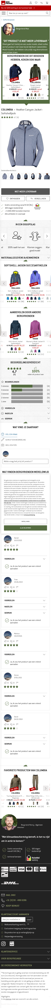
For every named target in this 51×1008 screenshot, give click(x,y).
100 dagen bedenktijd (14, 208)
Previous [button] (4, 236)
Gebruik (8, 613)
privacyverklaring (29, 515)
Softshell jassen (9, 20)
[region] (25, 504)
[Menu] (3, 12)
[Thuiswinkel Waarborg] (33, 858)
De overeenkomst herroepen (16, 965)
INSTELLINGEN (25, 521)
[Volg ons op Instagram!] (5, 944)
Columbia (7, 109)
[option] (25, 143)
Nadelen (8, 606)
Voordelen (9, 559)
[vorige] (6, 77)
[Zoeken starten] (47, 13)
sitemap (8, 999)
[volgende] (44, 77)
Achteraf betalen (14, 857)
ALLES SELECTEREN (25, 528)
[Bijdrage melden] (17, 546)
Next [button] (47, 236)
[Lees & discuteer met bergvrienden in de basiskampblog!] (14, 944)
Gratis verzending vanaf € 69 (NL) (19, 205)
